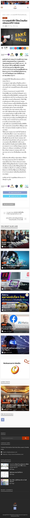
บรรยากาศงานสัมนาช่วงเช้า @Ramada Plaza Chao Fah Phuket (15, 406)
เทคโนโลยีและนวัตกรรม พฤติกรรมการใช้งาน (14, 265)
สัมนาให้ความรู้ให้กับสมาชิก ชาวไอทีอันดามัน (18, 480)
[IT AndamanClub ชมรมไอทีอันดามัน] (15, 504)
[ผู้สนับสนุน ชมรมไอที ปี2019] (4, 474)
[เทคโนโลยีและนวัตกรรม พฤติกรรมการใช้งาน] (15, 260)
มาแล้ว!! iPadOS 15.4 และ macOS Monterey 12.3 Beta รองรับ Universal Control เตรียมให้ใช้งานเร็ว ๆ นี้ (13, 284)
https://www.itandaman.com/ (15, 454)
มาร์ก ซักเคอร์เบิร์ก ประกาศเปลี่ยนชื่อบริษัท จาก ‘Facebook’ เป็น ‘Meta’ (15, 328)
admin (6, 26)
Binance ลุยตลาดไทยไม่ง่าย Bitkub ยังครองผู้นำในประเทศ (14, 306)
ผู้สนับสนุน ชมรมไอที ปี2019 (16, 472)
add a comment (9, 204)
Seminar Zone (5, 402)
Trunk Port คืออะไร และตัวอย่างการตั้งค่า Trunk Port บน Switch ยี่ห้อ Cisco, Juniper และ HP (19, 465)
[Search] (27, 7)
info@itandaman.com (11, 452)
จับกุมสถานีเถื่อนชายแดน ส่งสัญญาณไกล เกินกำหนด (14, 243)
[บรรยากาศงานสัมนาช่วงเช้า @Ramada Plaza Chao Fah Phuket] (15, 398)
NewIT (4, 18)
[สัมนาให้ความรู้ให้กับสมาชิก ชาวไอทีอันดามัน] (4, 482)
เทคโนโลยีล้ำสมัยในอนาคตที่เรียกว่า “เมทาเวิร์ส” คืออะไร (14, 349)
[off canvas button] (2, 7)
